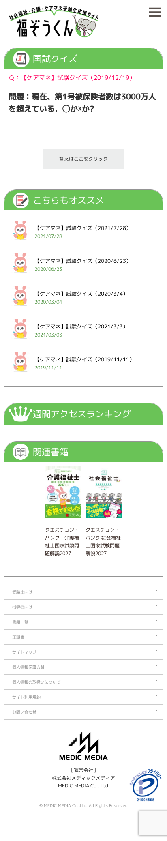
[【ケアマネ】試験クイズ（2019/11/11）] (20, 374)
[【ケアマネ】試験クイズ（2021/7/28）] (20, 242)
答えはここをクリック (83, 158)
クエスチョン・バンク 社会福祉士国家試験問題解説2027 (103, 541)
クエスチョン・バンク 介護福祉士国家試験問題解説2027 (62, 541)
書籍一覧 (20, 622)
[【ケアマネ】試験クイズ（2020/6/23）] (20, 275)
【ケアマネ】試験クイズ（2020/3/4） (81, 293)
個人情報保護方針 (28, 667)
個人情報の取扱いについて (36, 682)
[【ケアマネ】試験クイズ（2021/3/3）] (20, 341)
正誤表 (18, 637)
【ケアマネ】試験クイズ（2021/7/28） (82, 228)
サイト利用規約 (26, 697)
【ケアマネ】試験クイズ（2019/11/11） (84, 359)
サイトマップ (24, 652)
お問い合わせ (24, 712)
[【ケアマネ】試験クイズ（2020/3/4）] (20, 308)
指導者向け (22, 607)
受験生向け (22, 592)
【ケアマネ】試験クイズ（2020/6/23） (82, 260)
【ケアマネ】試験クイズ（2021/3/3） (81, 326)
